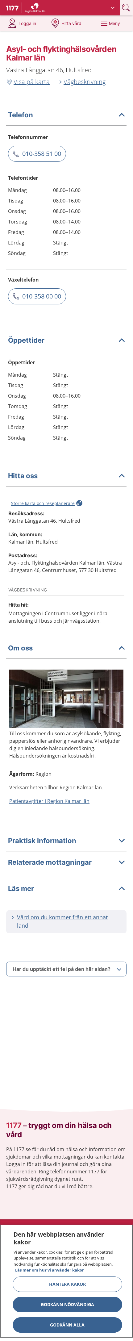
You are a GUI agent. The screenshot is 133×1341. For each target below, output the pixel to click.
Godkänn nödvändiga (67, 1304)
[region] (66, 1281)
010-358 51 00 (41, 153)
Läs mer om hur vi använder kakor (49, 1270)
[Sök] (126, 7)
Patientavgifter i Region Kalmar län (49, 801)
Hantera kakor (67, 1284)
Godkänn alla (67, 1325)
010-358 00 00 (41, 296)
